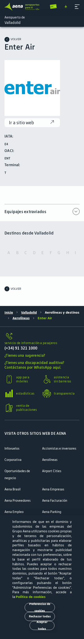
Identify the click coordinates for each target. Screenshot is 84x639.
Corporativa (13, 460)
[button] (77, 7)
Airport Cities (51, 471)
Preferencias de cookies (39, 607)
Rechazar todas (40, 616)
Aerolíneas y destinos (62, 312)
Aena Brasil (12, 489)
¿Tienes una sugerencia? (24, 355)
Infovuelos (11, 448)
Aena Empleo (14, 512)
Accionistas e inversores (59, 448)
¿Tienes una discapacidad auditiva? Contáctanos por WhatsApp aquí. (34, 365)
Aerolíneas (21, 318)
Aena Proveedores (17, 501)
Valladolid (29, 312)
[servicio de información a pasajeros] (42, 336)
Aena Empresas (53, 489)
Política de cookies (30, 597)
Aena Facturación (54, 501)
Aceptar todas (42, 625)
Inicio (8, 312)
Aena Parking (51, 512)
